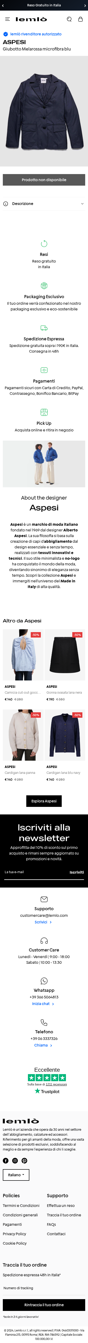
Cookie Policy (15, 1243)
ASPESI (14, 42)
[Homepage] (31, 19)
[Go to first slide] (85, 5)
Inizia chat (41, 1003)
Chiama (41, 1045)
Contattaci (56, 1234)
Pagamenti (12, 1224)
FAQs (51, 1224)
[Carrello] (80, 19)
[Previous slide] (3, 5)
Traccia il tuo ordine (64, 1215)
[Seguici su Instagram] (15, 1161)
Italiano (14, 1175)
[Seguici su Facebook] (5, 1161)
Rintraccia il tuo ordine (44, 1305)
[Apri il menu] (7, 19)
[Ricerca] (69, 19)
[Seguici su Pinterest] (24, 1161)
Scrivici (41, 922)
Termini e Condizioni (21, 1205)
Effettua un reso (61, 1205)
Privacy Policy (14, 1234)
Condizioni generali (20, 1215)
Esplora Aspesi (44, 801)
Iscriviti (77, 872)
